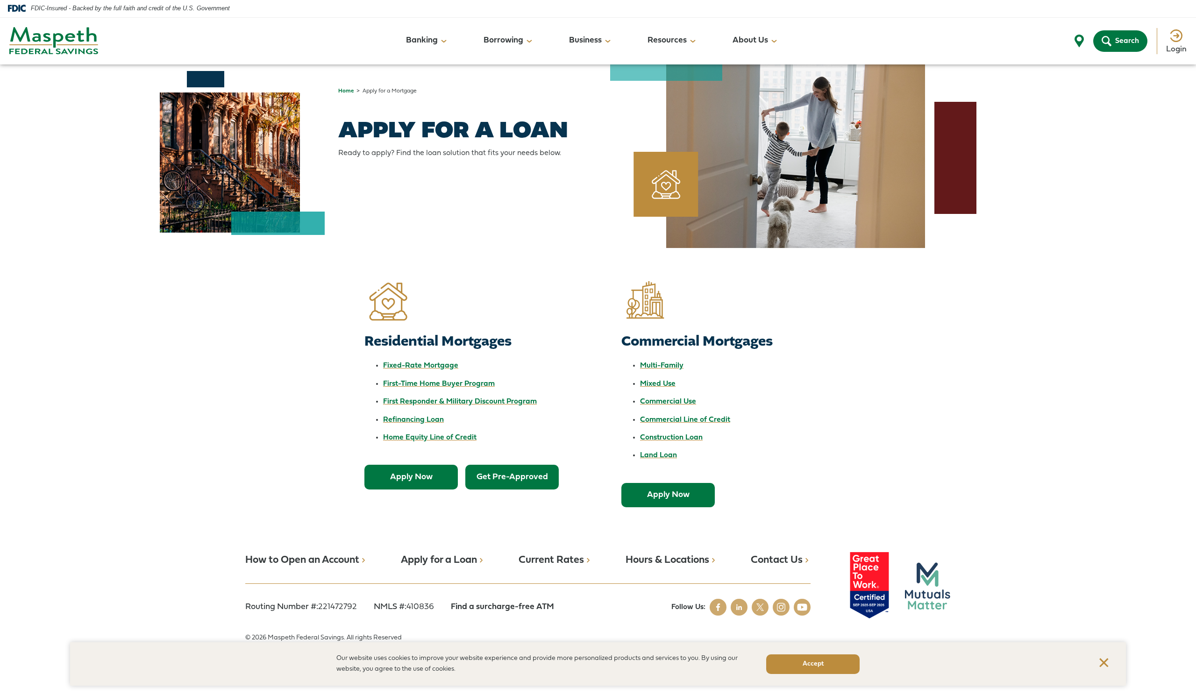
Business (585, 40)
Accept (813, 663)
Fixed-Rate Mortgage (420, 365)
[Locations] (1079, 41)
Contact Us (777, 560)
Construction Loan (671, 437)
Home (346, 91)
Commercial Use (668, 401)
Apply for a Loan (439, 560)
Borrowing (503, 40)
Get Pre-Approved (512, 477)
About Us (750, 40)
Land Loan (658, 455)
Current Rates (551, 560)
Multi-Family (661, 365)
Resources (667, 40)
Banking (422, 40)
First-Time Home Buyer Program (439, 384)
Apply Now (411, 477)
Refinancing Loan (413, 420)
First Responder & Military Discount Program (460, 401)
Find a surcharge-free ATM (502, 607)
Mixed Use (658, 384)
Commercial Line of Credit (685, 420)
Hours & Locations (667, 560)
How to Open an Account (302, 560)
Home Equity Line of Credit (430, 437)
